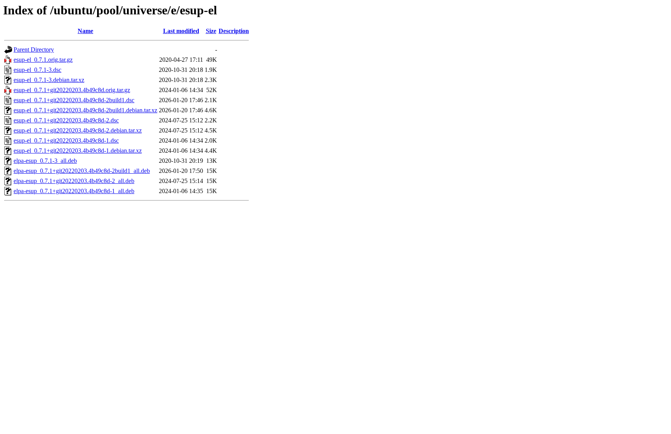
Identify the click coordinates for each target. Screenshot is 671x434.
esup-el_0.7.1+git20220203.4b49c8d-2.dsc (66, 120)
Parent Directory (34, 49)
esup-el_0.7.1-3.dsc (37, 69)
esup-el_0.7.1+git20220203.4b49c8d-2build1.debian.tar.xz (85, 110)
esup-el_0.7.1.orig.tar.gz (43, 59)
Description (234, 31)
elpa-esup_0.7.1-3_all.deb (45, 160)
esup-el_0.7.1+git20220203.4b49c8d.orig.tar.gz (72, 90)
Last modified (181, 31)
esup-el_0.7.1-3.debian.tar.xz (49, 80)
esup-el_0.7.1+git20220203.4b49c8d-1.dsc (66, 140)
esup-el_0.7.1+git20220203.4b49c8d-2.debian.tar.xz (78, 130)
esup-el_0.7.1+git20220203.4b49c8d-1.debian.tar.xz (78, 150)
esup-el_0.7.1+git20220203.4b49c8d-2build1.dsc (74, 100)
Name (85, 31)
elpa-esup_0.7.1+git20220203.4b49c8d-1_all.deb (74, 191)
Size (211, 31)
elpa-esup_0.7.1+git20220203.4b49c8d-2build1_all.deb (82, 170)
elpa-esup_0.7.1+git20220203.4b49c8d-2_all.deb (74, 181)
